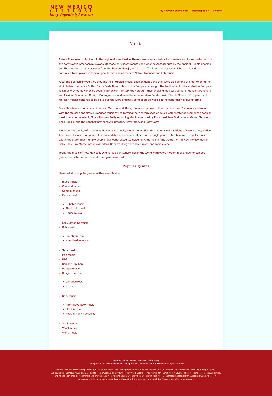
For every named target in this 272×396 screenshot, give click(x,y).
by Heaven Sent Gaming (174, 10)
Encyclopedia (199, 10)
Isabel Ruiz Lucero (157, 363)
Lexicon (217, 10)
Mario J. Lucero (139, 363)
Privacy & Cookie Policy (148, 360)
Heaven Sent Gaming (120, 363)
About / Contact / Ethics (124, 360)
